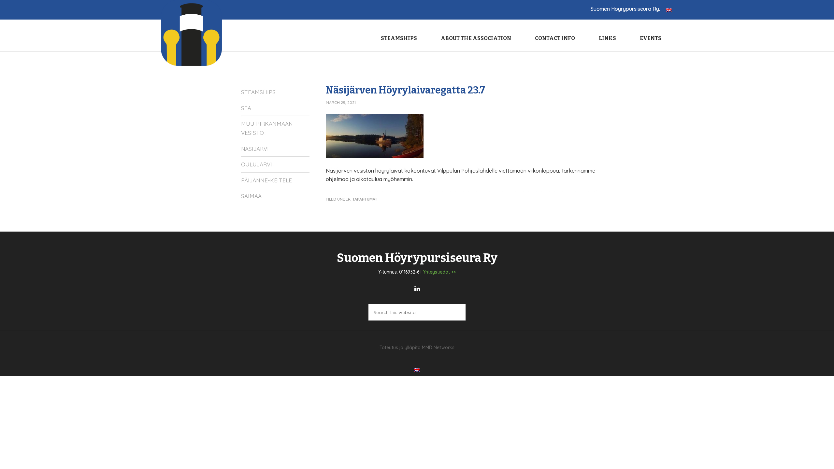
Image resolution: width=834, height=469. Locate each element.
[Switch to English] (669, 9)
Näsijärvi (255, 148)
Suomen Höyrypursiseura (192, 33)
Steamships (258, 92)
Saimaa (251, 195)
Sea (246, 108)
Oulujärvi (256, 164)
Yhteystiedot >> (439, 272)
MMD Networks (438, 347)
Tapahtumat (364, 199)
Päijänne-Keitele (266, 180)
